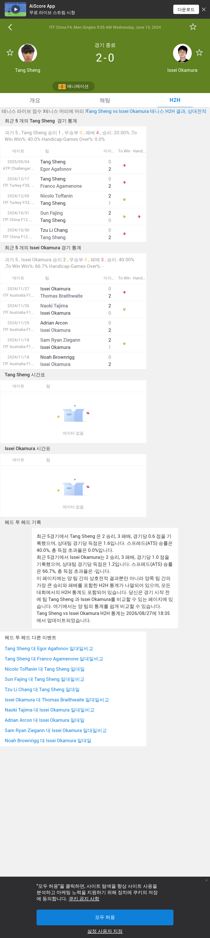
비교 (88, 648)
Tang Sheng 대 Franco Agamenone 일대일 (49, 659)
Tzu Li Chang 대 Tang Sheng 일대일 (42, 689)
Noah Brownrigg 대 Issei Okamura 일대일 (48, 740)
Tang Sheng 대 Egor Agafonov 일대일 (44, 648)
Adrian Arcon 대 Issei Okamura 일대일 (45, 720)
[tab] (35, 100)
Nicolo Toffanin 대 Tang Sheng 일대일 (45, 669)
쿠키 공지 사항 (84, 898)
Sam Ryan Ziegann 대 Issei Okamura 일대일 (51, 730)
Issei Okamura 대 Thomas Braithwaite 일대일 (52, 700)
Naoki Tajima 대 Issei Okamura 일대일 (45, 710)
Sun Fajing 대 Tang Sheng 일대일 (40, 679)
